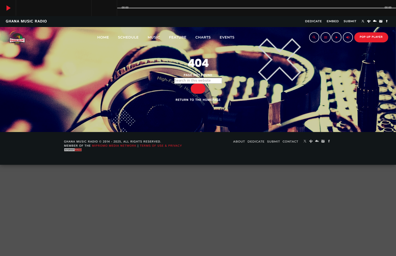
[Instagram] (381, 21)
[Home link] (17, 37)
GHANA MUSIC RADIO (26, 21)
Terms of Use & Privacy (161, 146)
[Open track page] (112, 8)
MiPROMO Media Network (114, 146)
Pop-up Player (371, 37)
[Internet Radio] (73, 155)
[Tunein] (369, 21)
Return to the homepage (198, 100)
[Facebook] (387, 21)
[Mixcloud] (375, 21)
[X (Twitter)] (363, 21)
